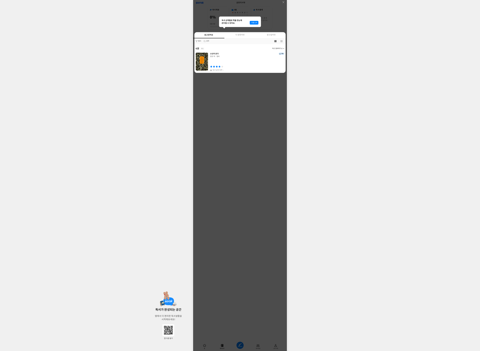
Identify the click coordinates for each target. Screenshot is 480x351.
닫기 (283, 2)
